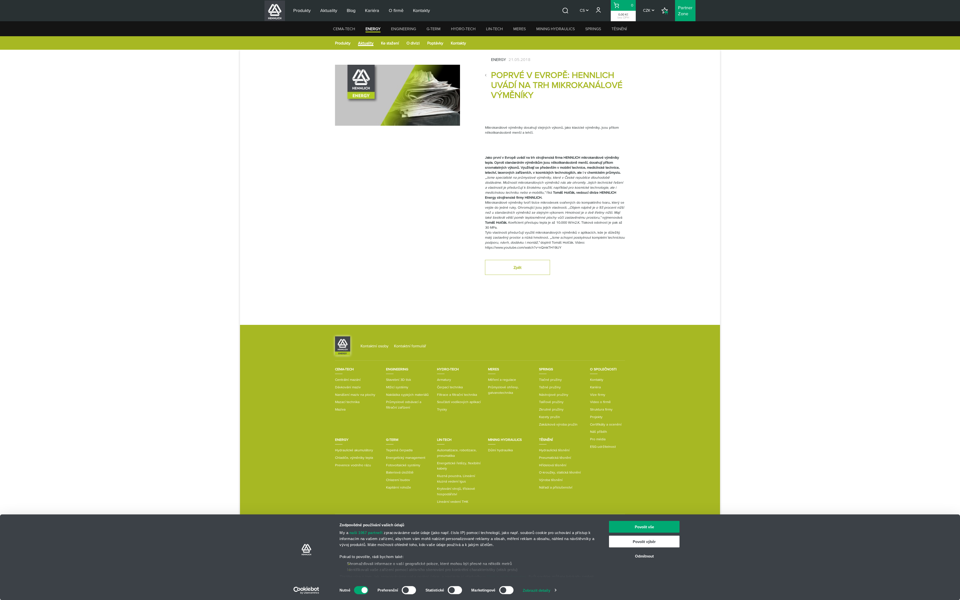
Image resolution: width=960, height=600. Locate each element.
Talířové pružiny (551, 402)
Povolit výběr (644, 541)
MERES (519, 28)
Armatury (444, 380)
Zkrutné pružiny (551, 409)
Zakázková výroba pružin (558, 424)
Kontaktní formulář (410, 346)
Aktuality (366, 43)
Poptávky (435, 43)
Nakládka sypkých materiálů (407, 395)
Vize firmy (597, 395)
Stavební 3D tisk (398, 380)
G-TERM (433, 28)
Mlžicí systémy (397, 387)
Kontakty (458, 43)
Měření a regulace (502, 380)
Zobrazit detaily (536, 590)
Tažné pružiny (550, 387)
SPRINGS (593, 28)
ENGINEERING (403, 28)
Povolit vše (644, 527)
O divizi (413, 43)
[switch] (409, 590)
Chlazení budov (398, 480)
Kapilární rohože (398, 487)
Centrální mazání (347, 380)
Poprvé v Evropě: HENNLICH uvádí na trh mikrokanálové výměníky (556, 85)
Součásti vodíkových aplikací (459, 402)
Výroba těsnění (550, 480)
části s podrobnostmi (506, 576)
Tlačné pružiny (550, 380)
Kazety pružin (549, 417)
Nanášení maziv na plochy (355, 395)
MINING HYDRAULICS (555, 28)
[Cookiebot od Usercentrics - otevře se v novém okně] (306, 590)
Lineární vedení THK (452, 502)
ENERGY (373, 28)
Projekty (596, 417)
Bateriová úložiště (400, 472)
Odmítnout (644, 556)
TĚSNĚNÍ (619, 28)
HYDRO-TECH (463, 28)
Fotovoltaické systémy (403, 465)
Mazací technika (347, 402)
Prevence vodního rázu (353, 465)
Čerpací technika (450, 387)
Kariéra (595, 387)
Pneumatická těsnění (555, 458)
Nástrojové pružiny (553, 395)
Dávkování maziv (348, 387)
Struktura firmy (601, 409)
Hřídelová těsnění (552, 465)
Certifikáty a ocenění (606, 424)
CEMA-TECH (344, 28)
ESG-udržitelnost (603, 447)
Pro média (598, 439)
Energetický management (405, 458)
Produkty (342, 43)
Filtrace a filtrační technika (457, 395)
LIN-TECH (494, 28)
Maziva (340, 409)
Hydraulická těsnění (554, 450)
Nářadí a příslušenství (555, 487)
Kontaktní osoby (374, 346)
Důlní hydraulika (500, 450)
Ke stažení (390, 43)
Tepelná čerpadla (399, 450)
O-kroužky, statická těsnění (560, 472)
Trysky (442, 409)
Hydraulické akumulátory (354, 450)
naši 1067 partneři (366, 533)
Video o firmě (600, 402)
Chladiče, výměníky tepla (354, 458)
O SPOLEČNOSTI (603, 369)
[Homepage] (342, 346)
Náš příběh (598, 432)
